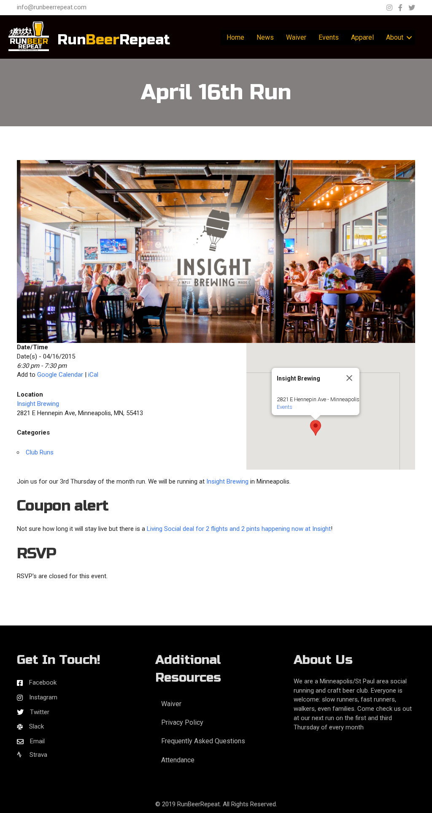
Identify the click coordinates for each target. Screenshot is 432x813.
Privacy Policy (182, 722)
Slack (36, 726)
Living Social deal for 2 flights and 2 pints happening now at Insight (239, 529)
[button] (315, 428)
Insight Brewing (38, 404)
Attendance (177, 760)
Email (37, 741)
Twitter (39, 712)
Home (235, 37)
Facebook (43, 682)
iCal (93, 374)
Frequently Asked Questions (203, 741)
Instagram (43, 697)
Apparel (362, 37)
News (265, 37)
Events (329, 37)
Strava (37, 755)
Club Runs (40, 452)
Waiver (296, 37)
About (394, 37)
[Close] (349, 378)
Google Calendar (60, 374)
